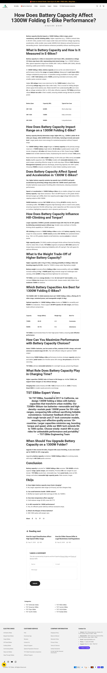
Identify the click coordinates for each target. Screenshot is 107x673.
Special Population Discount (31, 648)
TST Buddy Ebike (61, 612)
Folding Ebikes (7, 645)
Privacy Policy (64, 556)
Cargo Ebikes (6, 639)
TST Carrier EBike (62, 607)
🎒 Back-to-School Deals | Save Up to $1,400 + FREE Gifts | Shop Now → (53, 1)
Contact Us (27, 642)
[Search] (97, 6)
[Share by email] (43, 518)
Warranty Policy (55, 639)
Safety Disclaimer (55, 648)
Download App (28, 636)
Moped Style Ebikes (8, 636)
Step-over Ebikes (7, 652)
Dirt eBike (16, 6)
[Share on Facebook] (32, 518)
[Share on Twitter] (36, 518)
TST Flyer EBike (31, 609)
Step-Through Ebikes (8, 655)
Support (49, 6)
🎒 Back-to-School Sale (26, 6)
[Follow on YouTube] (12, 662)
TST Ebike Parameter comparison (67, 6)
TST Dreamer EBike (32, 607)
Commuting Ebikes (8, 648)
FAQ (25, 632)
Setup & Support (28, 645)
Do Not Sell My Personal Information (57, 652)
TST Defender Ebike (32, 605)
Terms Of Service (55, 645)
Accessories (42, 6)
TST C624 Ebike (61, 609)
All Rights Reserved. (20, 667)
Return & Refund (55, 636)
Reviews (55, 6)
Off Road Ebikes (7, 642)
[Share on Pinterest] (39, 518)
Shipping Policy (55, 632)
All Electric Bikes (7, 632)
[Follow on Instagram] (8, 662)
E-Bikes (36, 6)
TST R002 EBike (61, 605)
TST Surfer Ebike (31, 612)
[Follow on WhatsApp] (16, 662)
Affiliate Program (28, 655)
